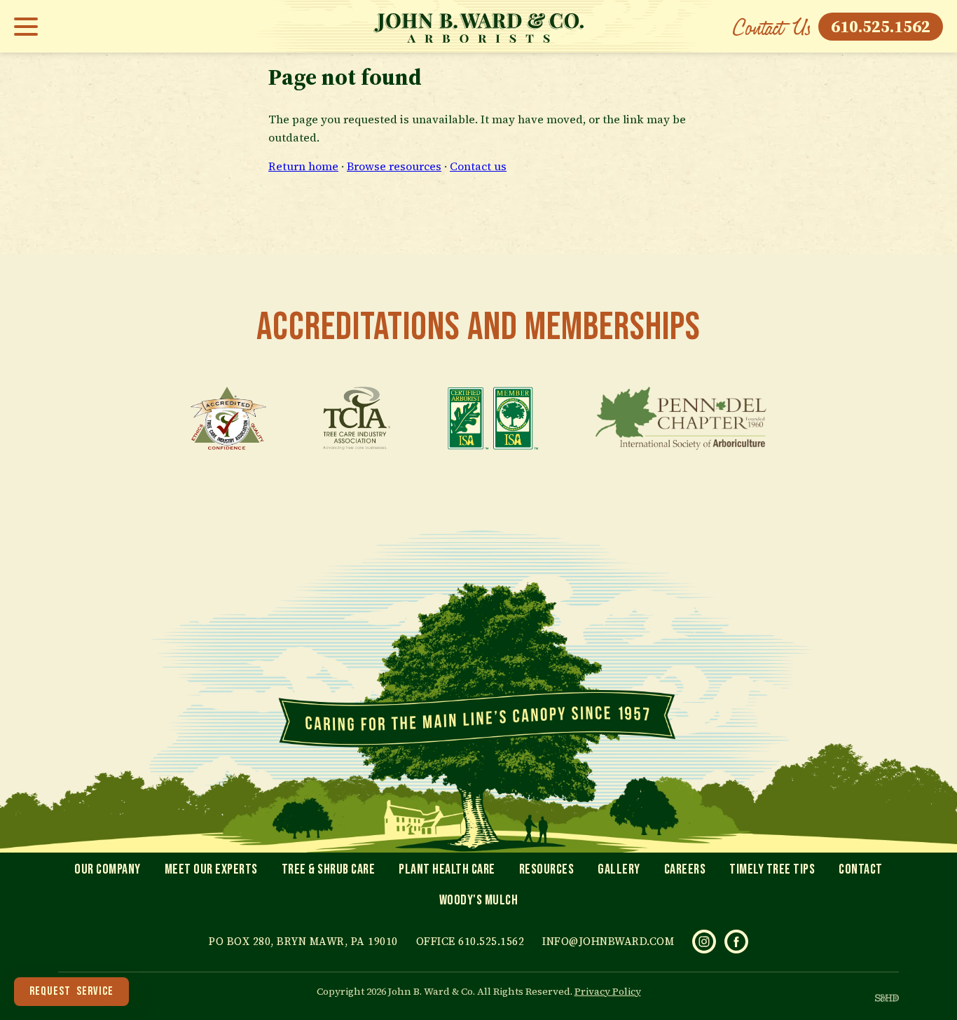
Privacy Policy (607, 991)
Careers (685, 869)
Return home (303, 166)
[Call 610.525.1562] (771, 27)
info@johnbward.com (608, 941)
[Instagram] (704, 941)
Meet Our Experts (211, 869)
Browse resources (394, 166)
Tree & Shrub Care (329, 869)
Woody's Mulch (478, 900)
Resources (546, 869)
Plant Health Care (447, 869)
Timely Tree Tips (772, 869)
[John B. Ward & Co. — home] (478, 26)
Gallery (619, 869)
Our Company (107, 869)
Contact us (478, 166)
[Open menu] (30, 27)
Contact (861, 869)
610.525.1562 (880, 26)
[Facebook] (736, 941)
